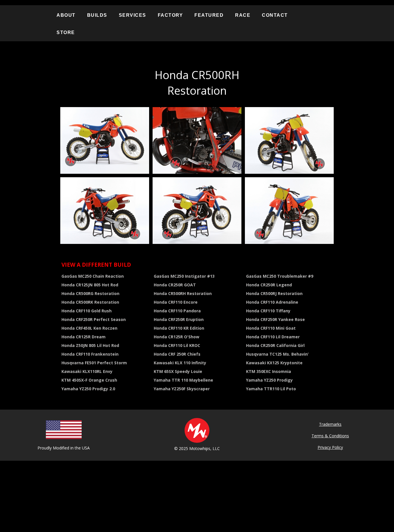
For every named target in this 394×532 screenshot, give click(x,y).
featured (209, 15)
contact (275, 15)
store (66, 32)
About (66, 15)
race (242, 15)
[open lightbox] (104, 140)
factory (170, 15)
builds (97, 15)
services (132, 15)
